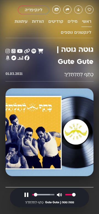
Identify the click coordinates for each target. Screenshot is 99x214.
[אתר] (27, 51)
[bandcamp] (13, 58)
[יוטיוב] (20, 51)
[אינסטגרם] (8, 51)
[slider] (43, 194)
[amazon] (8, 58)
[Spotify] (33, 51)
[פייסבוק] (26, 58)
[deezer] (20, 58)
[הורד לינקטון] (78, 9)
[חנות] (40, 51)
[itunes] (13, 51)
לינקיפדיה (33, 10)
